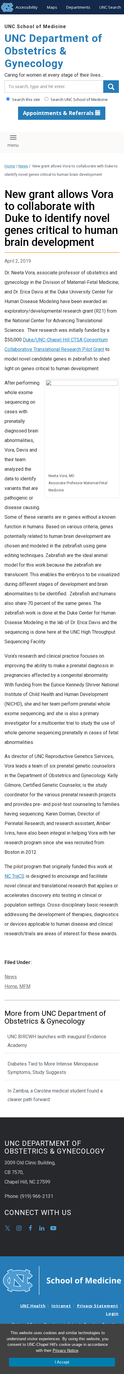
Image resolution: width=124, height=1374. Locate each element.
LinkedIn (42, 1228)
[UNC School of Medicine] (62, 1280)
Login (112, 1313)
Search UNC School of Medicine (79, 99)
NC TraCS (14, 876)
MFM (24, 986)
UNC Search (110, 7)
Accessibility (27, 7)
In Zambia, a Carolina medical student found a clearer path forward (55, 1095)
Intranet (61, 1305)
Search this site (25, 99)
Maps (52, 7)
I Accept (62, 1362)
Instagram (19, 1228)
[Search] (111, 86)
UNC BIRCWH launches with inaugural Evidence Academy (57, 1041)
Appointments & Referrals (59, 112)
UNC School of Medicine (35, 26)
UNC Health (33, 1305)
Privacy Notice (65, 1350)
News (23, 166)
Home (10, 166)
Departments (78, 7)
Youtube (53, 1228)
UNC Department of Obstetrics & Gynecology (53, 51)
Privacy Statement (97, 1305)
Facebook (30, 1228)
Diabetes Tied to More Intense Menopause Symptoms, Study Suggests (53, 1068)
